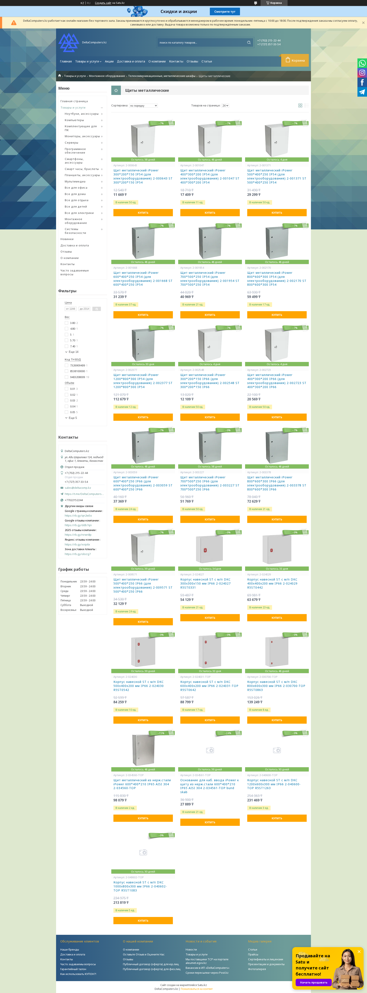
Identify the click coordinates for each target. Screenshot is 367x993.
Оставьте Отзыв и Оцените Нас (144, 954)
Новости (191, 949)
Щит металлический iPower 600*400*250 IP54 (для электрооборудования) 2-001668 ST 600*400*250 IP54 (143, 279)
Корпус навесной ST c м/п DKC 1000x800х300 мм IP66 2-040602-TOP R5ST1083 (140, 886)
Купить (143, 213)
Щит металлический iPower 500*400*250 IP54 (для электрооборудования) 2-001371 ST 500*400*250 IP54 (276, 176)
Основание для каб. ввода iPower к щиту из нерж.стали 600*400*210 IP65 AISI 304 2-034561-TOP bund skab (209, 786)
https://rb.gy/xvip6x (77, 544)
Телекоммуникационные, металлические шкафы (161, 76)
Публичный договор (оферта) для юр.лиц (151, 964)
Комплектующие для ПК (81, 128)
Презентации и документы (266, 964)
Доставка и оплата (131, 61)
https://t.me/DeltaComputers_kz (85, 494)
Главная (66, 61)
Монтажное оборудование (107, 76)
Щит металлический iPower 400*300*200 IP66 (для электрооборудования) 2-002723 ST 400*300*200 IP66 (276, 381)
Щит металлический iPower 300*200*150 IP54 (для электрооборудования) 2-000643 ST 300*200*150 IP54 (143, 176)
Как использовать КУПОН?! (78, 974)
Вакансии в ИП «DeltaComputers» (207, 968)
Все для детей (76, 206)
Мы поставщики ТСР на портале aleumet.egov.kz (207, 961)
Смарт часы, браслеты (82, 169)
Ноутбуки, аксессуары (82, 114)
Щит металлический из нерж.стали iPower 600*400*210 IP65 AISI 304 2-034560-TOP (142, 784)
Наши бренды (69, 949)
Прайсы (253, 954)
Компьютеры (74, 120)
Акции (109, 61)
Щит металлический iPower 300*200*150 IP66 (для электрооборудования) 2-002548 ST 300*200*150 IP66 (210, 381)
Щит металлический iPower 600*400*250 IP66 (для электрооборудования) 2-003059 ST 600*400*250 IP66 (143, 483)
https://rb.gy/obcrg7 (78, 554)
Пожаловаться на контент (197, 989)
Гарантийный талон (73, 969)
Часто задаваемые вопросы (75, 272)
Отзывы (192, 61)
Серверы (71, 142)
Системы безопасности (75, 231)
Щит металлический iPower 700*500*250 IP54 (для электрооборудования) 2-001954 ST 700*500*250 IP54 (210, 279)
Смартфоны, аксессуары (74, 161)
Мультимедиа (75, 181)
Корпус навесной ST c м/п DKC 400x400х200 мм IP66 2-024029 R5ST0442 (272, 583)
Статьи (207, 61)
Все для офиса (76, 187)
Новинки (67, 239)
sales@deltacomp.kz (78, 488)
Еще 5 (73, 418)
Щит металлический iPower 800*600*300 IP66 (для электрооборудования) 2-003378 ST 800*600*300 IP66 (276, 483)
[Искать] (249, 42)
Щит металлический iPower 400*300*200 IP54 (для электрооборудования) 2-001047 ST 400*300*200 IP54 (210, 176)
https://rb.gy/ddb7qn (78, 525)
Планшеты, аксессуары (82, 175)
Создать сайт (103, 2)
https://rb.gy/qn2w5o (78, 515)
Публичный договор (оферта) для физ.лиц (152, 969)
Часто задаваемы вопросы (78, 964)
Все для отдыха (77, 200)
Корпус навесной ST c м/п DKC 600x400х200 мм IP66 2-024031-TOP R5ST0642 (209, 686)
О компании (157, 61)
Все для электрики (79, 213)
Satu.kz (202, 985)
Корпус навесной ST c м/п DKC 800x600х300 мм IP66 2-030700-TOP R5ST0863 (276, 686)
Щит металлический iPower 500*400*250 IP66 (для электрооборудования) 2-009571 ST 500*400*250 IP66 (143, 585)
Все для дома (75, 194)
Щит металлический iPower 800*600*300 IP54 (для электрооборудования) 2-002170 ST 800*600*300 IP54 (276, 279)
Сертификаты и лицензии (265, 959)
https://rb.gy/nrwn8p (78, 535)
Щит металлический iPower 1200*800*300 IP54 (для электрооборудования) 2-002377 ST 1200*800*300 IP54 (143, 381)
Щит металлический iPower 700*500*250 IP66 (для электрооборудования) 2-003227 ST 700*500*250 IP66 (210, 483)
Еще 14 (73, 351)
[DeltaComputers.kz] (68, 42)
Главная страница (74, 101)
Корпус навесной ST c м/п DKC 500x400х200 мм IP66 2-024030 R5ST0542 (138, 686)
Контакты (176, 61)
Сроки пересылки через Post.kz (207, 973)
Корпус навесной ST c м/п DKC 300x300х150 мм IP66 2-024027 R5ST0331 (205, 583)
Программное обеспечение (75, 151)
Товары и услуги (87, 61)
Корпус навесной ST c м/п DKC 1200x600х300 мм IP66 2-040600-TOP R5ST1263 (274, 784)
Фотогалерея (257, 969)
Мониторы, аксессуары (82, 136)
